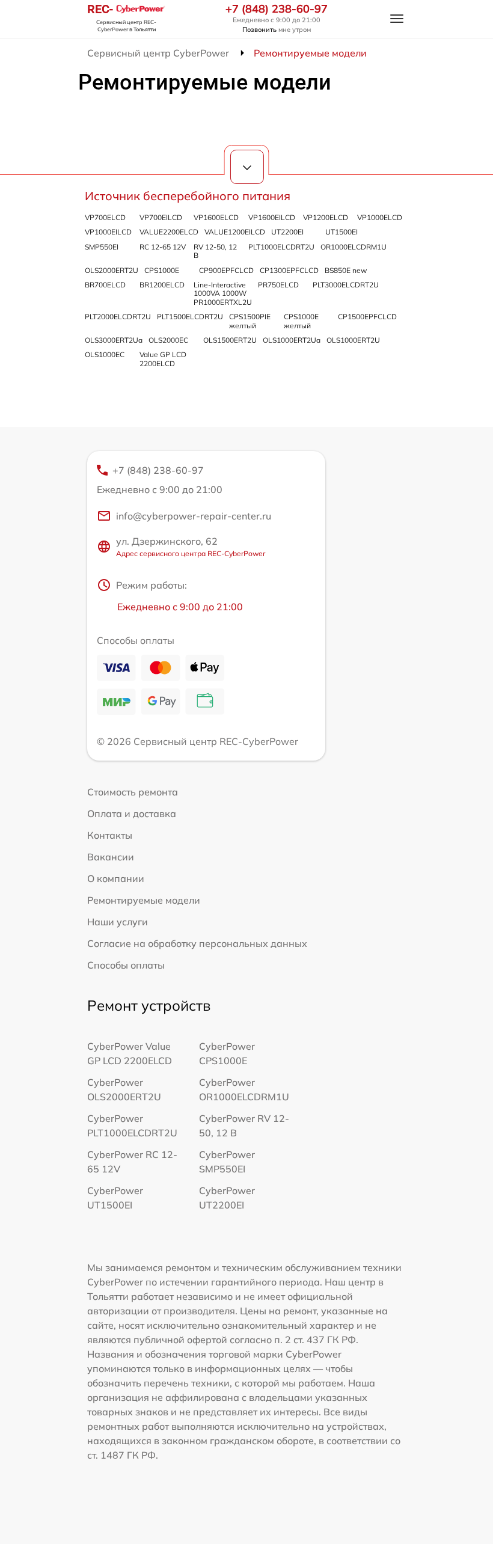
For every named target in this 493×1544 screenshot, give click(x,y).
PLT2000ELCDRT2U (118, 316)
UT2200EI (287, 231)
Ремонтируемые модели (143, 900)
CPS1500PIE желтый (250, 320)
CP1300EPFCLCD (289, 270)
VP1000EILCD (108, 231)
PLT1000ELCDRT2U (281, 246)
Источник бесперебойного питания (187, 195)
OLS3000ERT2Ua (113, 340)
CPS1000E (161, 270)
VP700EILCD (160, 217)
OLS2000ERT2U (111, 270)
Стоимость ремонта (132, 792)
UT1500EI (341, 231)
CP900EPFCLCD (226, 270)
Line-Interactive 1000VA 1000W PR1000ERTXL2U (223, 293)
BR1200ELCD (162, 284)
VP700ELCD (105, 217)
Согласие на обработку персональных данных (197, 943)
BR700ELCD (105, 284)
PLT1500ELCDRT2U (190, 316)
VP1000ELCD (379, 217)
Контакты (109, 835)
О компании (115, 878)
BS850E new (346, 270)
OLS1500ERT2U (230, 340)
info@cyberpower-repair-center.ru (193, 516)
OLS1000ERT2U (353, 340)
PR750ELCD (278, 284)
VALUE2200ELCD (168, 231)
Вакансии (110, 857)
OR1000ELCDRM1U (353, 246)
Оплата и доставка (131, 813)
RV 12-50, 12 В (215, 251)
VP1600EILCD (271, 217)
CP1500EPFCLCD (367, 316)
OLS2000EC (168, 340)
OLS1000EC (104, 354)
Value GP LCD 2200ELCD (162, 358)
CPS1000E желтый (301, 320)
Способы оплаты (126, 965)
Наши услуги (117, 922)
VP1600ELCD (216, 217)
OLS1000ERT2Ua (291, 340)
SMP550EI (101, 246)
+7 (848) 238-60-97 (276, 9)
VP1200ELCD (325, 217)
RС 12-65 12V (162, 246)
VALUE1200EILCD (234, 231)
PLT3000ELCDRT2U (346, 284)
